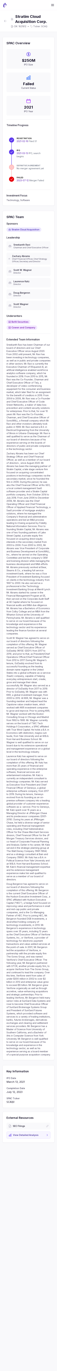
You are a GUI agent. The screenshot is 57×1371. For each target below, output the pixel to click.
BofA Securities (20, 321)
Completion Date (15, 1088)
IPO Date (11, 1078)
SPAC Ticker (13, 1098)
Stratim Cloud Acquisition (25, 229)
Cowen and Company (23, 327)
